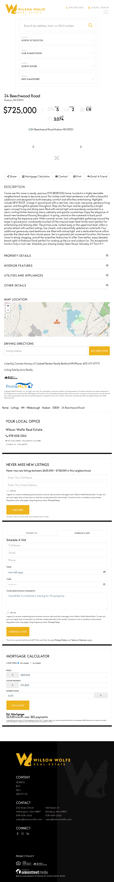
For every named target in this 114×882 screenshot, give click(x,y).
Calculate (18, 705)
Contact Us (11, 444)
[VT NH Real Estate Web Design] (57, 871)
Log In (94, 7)
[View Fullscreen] (8, 316)
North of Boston (32, 40)
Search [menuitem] (20, 782)
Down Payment (13, 680)
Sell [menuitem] (18, 790)
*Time (8, 579)
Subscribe (18, 509)
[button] (90, 25)
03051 (56, 407)
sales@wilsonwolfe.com (29, 819)
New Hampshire (30, 79)
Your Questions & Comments (20, 591)
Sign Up (105, 7)
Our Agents (22, 444)
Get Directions (99, 350)
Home (5, 407)
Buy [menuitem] (18, 786)
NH (22, 407)
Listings (15, 407)
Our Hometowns (31, 53)
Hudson (46, 407)
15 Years (36, 663)
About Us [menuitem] (22, 793)
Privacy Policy (54, 500)
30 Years (24, 663)
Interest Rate (12, 691)
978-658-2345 (76, 7)
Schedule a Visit (82, 533)
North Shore (29, 66)
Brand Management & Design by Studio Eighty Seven (40, 876)
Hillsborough (33, 407)
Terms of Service (78, 639)
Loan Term (11, 662)
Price (8, 670)
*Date (8, 566)
